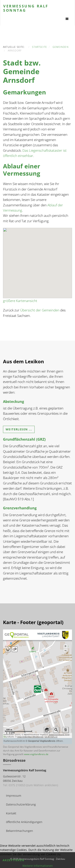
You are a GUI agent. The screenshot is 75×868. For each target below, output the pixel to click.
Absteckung (13, 401)
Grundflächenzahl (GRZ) (24, 439)
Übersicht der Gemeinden (39, 310)
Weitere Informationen (37, 866)
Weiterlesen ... (19, 429)
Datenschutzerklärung (21, 804)
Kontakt (11, 813)
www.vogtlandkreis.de (36, 754)
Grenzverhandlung (20, 508)
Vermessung (25, 8)
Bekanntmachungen (19, 831)
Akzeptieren (13, 860)
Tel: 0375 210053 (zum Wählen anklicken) (30, 785)
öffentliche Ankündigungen (24, 822)
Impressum (13, 795)
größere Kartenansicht (20, 300)
